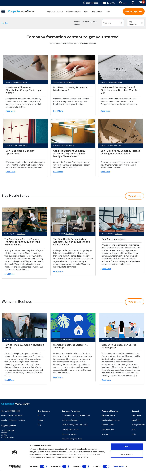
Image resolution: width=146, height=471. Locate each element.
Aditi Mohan (21, 234)
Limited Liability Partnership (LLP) (74, 425)
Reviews (41, 420)
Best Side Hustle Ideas (114, 239)
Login (108, 11)
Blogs (86, 11)
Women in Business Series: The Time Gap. (70, 346)
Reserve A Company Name (72, 439)
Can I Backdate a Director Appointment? (20, 152)
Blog (39, 425)
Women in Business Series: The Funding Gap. (119, 346)
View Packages (131, 11)
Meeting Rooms (108, 425)
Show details (119, 466)
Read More (10, 111)
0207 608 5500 (13, 411)
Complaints (136, 420)
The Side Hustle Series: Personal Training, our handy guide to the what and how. (22, 241)
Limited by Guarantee (70, 429)
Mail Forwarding (108, 429)
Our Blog (4, 23)
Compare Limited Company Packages (76, 415)
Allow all (127, 447)
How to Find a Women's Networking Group (24, 346)
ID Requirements (138, 425)
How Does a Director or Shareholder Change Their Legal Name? (24, 90)
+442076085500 (16, 415)
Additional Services (73, 11)
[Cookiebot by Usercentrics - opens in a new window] (15, 466)
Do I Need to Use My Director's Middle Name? (70, 89)
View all (132, 196)
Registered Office (108, 415)
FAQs (134, 429)
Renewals (105, 434)
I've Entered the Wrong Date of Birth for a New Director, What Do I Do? (120, 90)
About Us (41, 415)
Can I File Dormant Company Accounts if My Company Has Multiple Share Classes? (69, 153)
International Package (70, 420)
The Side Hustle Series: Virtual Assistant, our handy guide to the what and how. (71, 241)
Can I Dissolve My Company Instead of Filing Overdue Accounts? (120, 152)
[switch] (65, 466)
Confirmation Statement (111, 420)
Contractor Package (69, 434)
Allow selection (127, 454)
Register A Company (55, 11)
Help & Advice (97, 11)
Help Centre (136, 415)
